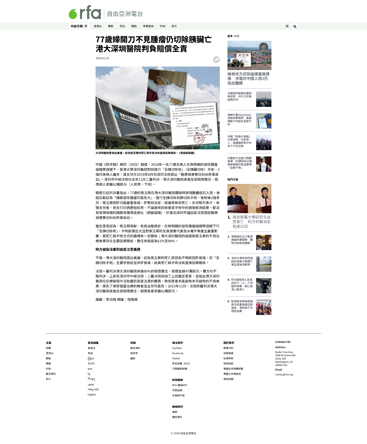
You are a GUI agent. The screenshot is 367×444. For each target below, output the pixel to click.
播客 (132, 358)
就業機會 (228, 353)
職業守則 (228, 348)
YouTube (177, 348)
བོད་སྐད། (91, 379)
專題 (110, 26)
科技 (162, 26)
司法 (122, 26)
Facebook (178, 353)
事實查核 (148, 26)
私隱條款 (228, 358)
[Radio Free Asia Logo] (106, 11)
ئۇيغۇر (91, 384)
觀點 (134, 26)
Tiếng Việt (93, 389)
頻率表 (134, 353)
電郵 (174, 412)
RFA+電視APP (179, 385)
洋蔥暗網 (177, 390)
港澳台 (98, 26)
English (92, 394)
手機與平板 (178, 395)
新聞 (48, 348)
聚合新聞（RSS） (182, 363)
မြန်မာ (91, 358)
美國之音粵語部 (232, 374)
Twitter (176, 358)
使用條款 (228, 363)
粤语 (90, 353)
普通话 (91, 348)
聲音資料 (51, 374)
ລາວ (90, 368)
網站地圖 (228, 379)
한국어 (91, 363)
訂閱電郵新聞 (179, 368)
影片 (174, 26)
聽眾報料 (177, 417)
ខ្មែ (89, 374)
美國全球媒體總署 (233, 368)
